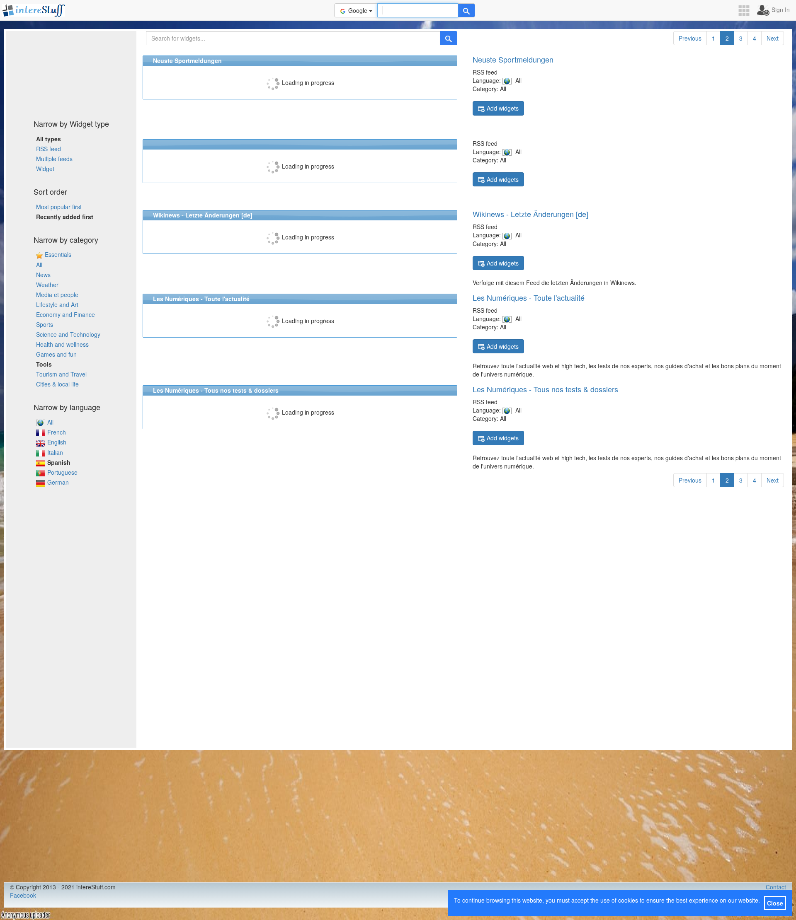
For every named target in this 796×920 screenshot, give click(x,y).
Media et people (57, 294)
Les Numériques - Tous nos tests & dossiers (545, 389)
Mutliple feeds (54, 159)
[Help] (466, 10)
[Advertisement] (71, 72)
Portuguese (62, 472)
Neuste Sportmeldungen (513, 59)
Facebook (23, 895)
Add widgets (503, 108)
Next (773, 38)
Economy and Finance (65, 314)
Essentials (58, 254)
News (43, 274)
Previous (690, 38)
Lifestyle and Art (57, 304)
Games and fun (56, 354)
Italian (55, 452)
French (56, 432)
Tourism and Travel (61, 374)
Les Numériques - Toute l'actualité (529, 297)
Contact (776, 887)
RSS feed (48, 149)
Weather (47, 284)
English (56, 442)
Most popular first (59, 207)
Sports (44, 324)
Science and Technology (68, 334)
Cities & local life (57, 384)
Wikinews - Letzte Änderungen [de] (530, 213)
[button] (747, 10)
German (58, 482)
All (39, 265)
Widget (45, 168)
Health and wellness (62, 344)
